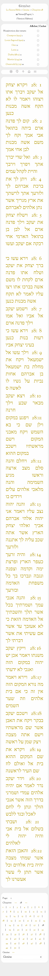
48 (40, 943)
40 (15, 939)
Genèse (25, 10)
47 (32, 943)
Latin (14, 50)
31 (26, 930)
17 (38, 916)
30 (18, 930)
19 (11, 920)
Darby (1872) (14, 54)
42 (32, 939)
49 (7, 948)
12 (41, 911)
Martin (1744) (13, 59)
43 (40, 939)
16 (30, 916)
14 (14, 916)
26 (26, 925)
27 (34, 925)
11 (33, 911)
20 (20, 920)
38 (40, 934)
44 (7, 943)
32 (34, 930)
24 (10, 925)
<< (16, 902)
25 (18, 925)
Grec (14, 45)
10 (26, 911)
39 (7, 939)
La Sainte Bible (13, 10)
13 (6, 916)
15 (22, 916)
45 (15, 943)
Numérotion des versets (14, 31)
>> (26, 902)
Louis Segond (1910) (14, 40)
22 (36, 920)
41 (23, 939)
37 (32, 934)
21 (28, 920)
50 (15, 948)
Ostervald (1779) (13, 64)
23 (44, 920)
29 (10, 930)
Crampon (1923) (14, 35)
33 (43, 930)
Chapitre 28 (37, 10)
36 (23, 934)
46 (23, 943)
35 (15, 934)
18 (3, 920)
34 (7, 934)
